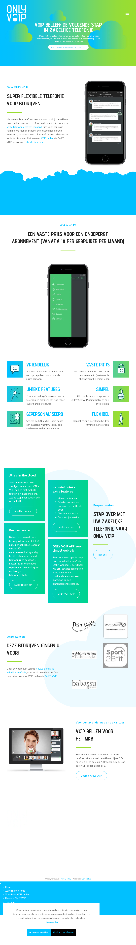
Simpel (102, 389)
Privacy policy (66, 879)
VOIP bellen (47, 138)
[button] (127, 13)
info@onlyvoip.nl (118, 819)
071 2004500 (116, 823)
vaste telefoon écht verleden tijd (24, 127)
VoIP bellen (89, 823)
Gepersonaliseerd (44, 414)
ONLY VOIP (51, 676)
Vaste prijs (98, 365)
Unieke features (43, 389)
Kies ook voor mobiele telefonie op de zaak (68, 47)
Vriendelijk (37, 365)
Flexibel (100, 414)
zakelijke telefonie (34, 142)
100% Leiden (86, 879)
